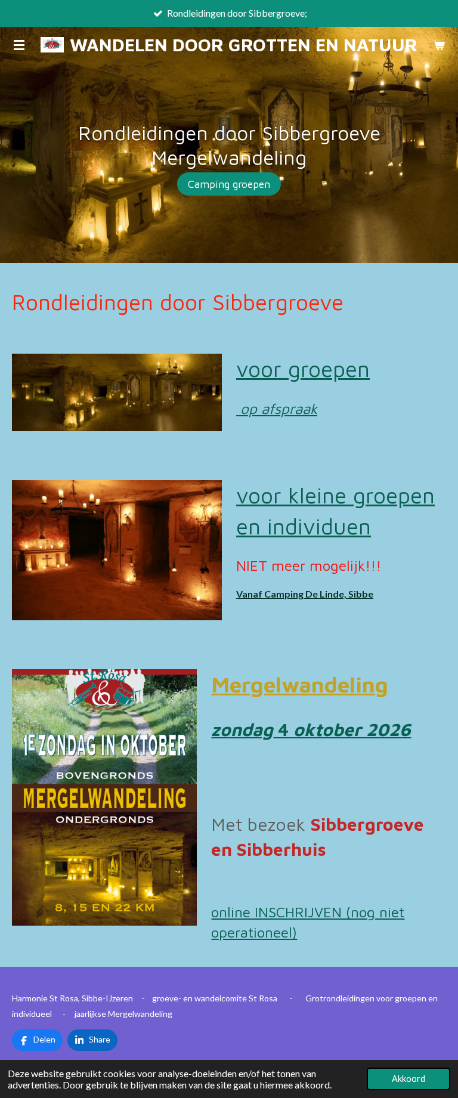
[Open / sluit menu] (19, 45)
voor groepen (303, 369)
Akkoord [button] (408, 1079)
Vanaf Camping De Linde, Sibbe (304, 593)
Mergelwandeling (299, 684)
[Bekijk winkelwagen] (439, 45)
